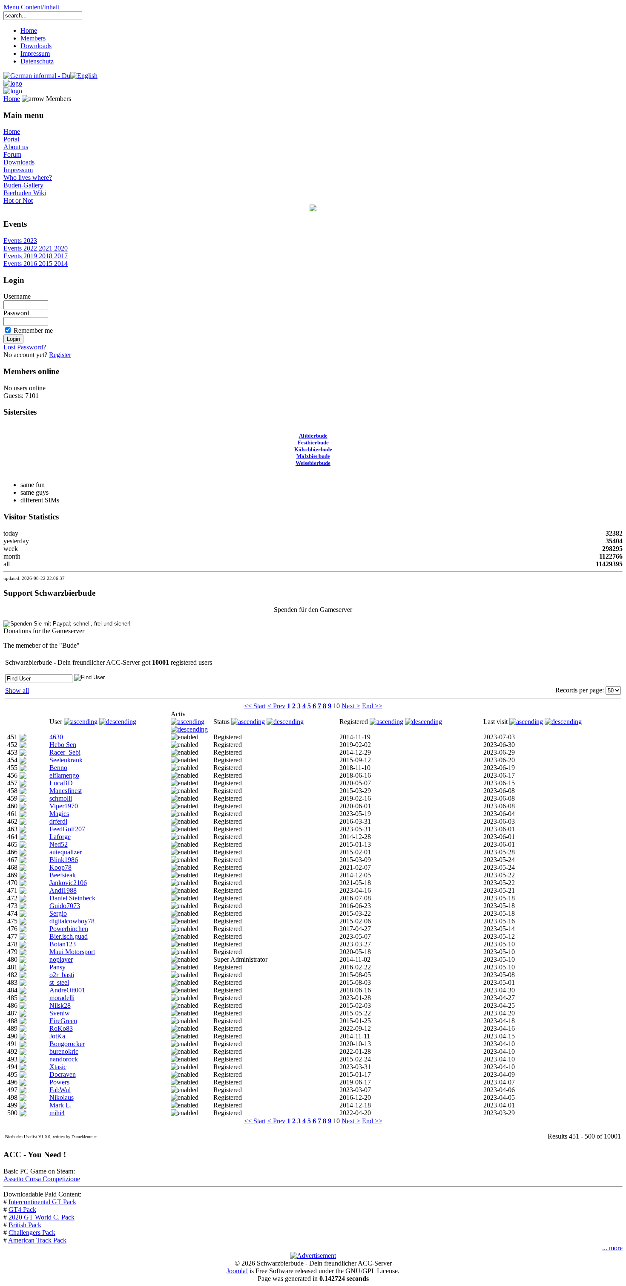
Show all (17, 690)
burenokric (63, 1051)
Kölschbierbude (313, 449)
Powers (59, 1082)
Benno (58, 767)
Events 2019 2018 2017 (35, 256)
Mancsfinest (65, 790)
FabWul (60, 1089)
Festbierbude (313, 442)
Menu (11, 7)
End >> (372, 705)
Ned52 (58, 844)
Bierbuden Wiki (24, 192)
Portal (11, 139)
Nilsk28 (60, 1005)
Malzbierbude (313, 456)
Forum (12, 154)
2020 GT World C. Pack (42, 1217)
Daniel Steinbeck (72, 898)
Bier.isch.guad (68, 936)
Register (60, 354)
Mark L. (60, 1105)
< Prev (276, 705)
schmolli (60, 798)
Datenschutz (37, 61)
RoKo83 (61, 1028)
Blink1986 (63, 859)
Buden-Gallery (23, 185)
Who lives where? (27, 177)
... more (612, 1247)
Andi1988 (63, 890)
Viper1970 (63, 806)
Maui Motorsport (72, 951)
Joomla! (237, 1270)
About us (15, 146)
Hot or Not (18, 200)
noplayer (61, 959)
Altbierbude (313, 436)
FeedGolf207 (67, 829)
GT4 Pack (22, 1209)
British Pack (25, 1224)
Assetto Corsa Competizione (41, 1178)
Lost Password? (24, 347)
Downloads (36, 45)
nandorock (63, 1059)
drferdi (58, 821)
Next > (351, 705)
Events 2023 (20, 240)
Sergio (58, 913)
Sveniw (59, 1013)
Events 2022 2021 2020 (35, 248)
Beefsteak (62, 875)
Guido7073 (64, 905)
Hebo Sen (62, 744)
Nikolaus (61, 1097)
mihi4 (57, 1112)
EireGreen (63, 1020)
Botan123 (62, 944)
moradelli (62, 997)
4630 (56, 737)
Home (28, 30)
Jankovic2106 (68, 882)
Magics (59, 813)
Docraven (62, 1074)
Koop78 (60, 867)
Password (16, 313)
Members (33, 38)
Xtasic (57, 1066)
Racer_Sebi (64, 752)
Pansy (57, 967)
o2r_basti (61, 974)
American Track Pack (37, 1240)
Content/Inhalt (40, 7)
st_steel (59, 982)
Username (17, 296)
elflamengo (64, 775)
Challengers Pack (32, 1232)
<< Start (255, 705)
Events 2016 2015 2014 (35, 263)
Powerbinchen (68, 928)
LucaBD (61, 783)
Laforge (60, 836)
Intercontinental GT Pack (42, 1201)
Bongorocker (67, 1043)
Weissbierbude (313, 463)
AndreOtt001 (67, 990)
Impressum (35, 53)
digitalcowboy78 (72, 921)
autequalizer (65, 852)
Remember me (33, 330)
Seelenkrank (66, 760)
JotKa (57, 1036)
